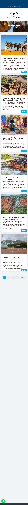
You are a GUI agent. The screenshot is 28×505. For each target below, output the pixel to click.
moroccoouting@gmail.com (14, 6)
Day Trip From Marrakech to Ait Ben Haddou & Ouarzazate (14, 99)
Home (12, 27)
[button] (3, 501)
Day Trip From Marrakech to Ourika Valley (13, 178)
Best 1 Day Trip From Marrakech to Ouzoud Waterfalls (14, 218)
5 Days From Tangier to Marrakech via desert (11, 258)
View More (24, 71)
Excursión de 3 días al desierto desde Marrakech (14, 59)
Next (22, 277)
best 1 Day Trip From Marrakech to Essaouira (14, 139)
